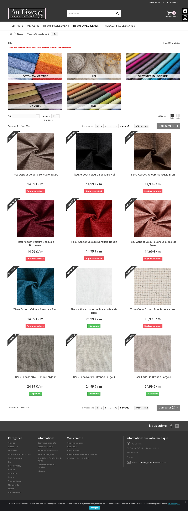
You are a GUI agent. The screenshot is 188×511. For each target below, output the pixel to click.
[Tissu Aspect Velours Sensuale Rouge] (94, 218)
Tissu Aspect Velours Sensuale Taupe (35, 174)
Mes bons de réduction (78, 458)
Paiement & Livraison (47, 450)
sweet (11, 488)
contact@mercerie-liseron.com (153, 462)
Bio (9, 462)
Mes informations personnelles (82, 454)
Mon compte (75, 438)
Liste (178, 118)
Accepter (94, 508)
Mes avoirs (72, 446)
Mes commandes (75, 443)
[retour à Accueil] (11, 34)
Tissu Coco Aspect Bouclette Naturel (152, 309)
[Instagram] (185, 18)
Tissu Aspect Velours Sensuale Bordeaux (35, 243)
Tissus (11, 443)
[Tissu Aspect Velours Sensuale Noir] (94, 151)
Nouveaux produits (46, 443)
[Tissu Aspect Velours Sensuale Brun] (153, 151)
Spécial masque (16, 458)
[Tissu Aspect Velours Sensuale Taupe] (35, 151)
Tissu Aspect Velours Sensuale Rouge (94, 241)
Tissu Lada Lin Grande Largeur (152, 377)
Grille (172, 118)
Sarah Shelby (14, 466)
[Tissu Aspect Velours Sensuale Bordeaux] (35, 218)
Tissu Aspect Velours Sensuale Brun (153, 174)
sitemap (41, 471)
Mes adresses (74, 450)
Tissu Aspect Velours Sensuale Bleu (35, 309)
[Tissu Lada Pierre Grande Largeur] (35, 353)
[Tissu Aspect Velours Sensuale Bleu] (35, 286)
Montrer (47, 116)
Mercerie (12, 450)
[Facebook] (185, 11)
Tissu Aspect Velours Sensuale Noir (94, 174)
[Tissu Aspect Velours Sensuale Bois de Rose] (153, 218)
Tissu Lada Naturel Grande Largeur (94, 377)
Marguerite (13, 485)
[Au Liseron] (35, 13)
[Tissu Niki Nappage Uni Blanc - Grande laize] (94, 286)
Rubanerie (13, 446)
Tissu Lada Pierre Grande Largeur (35, 377)
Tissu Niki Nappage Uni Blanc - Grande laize (94, 311)
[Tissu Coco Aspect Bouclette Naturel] (153, 286)
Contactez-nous (155, 2)
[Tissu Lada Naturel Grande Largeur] (94, 353)
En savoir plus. (174, 504)
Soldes (11, 469)
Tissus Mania (14, 481)
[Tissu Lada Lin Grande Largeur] (153, 353)
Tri (9, 116)
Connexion (172, 2)
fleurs (11, 477)
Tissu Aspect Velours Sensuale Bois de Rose (153, 243)
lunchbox (12, 473)
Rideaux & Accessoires (19, 454)
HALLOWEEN (14, 492)
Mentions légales (45, 454)
